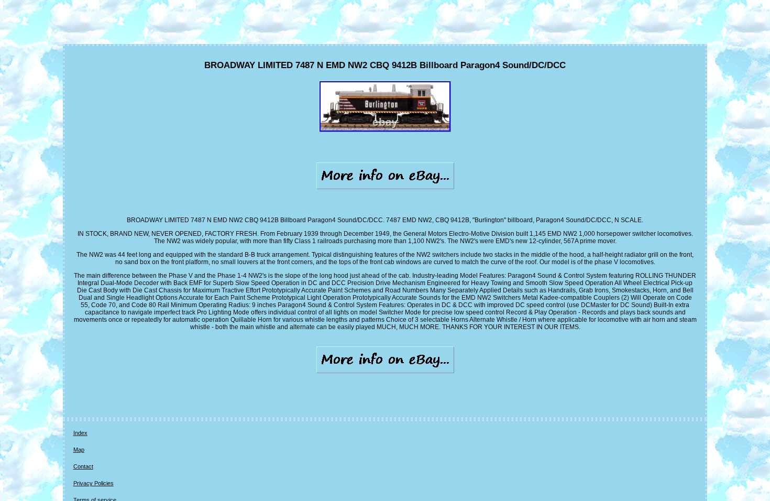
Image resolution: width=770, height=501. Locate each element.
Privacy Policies (93, 483)
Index (80, 433)
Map (78, 449)
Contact (83, 466)
